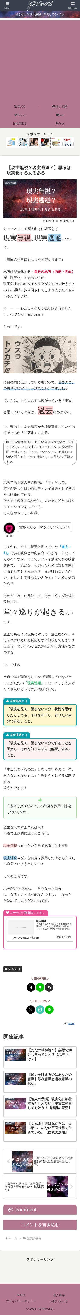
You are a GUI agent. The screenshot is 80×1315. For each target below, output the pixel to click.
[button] (49, 987)
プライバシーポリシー (21, 1301)
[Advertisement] (40, 60)
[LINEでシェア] (40, 987)
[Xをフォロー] (30, 1009)
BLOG (21, 1295)
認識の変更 (14, 968)
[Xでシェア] (31, 987)
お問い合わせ (59, 1301)
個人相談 (59, 1295)
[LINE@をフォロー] (49, 1009)
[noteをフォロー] (40, 1009)
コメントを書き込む (40, 1224)
